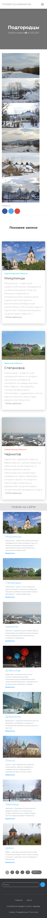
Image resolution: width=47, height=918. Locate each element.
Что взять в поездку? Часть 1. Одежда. (23, 906)
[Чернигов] (23, 431)
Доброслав (12, 670)
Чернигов (12, 454)
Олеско (10, 760)
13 (28, 872)
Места (29, 900)
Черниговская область (15, 449)
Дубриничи (13, 716)
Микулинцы (14, 278)
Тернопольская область (16, 273)
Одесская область (13, 363)
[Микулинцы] (23, 256)
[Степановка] (23, 345)
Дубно (9, 848)
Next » (36, 872)
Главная (18, 900)
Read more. (10, 553)
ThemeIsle (33, 912)
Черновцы (12, 804)
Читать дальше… (14, 317)
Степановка (14, 368)
